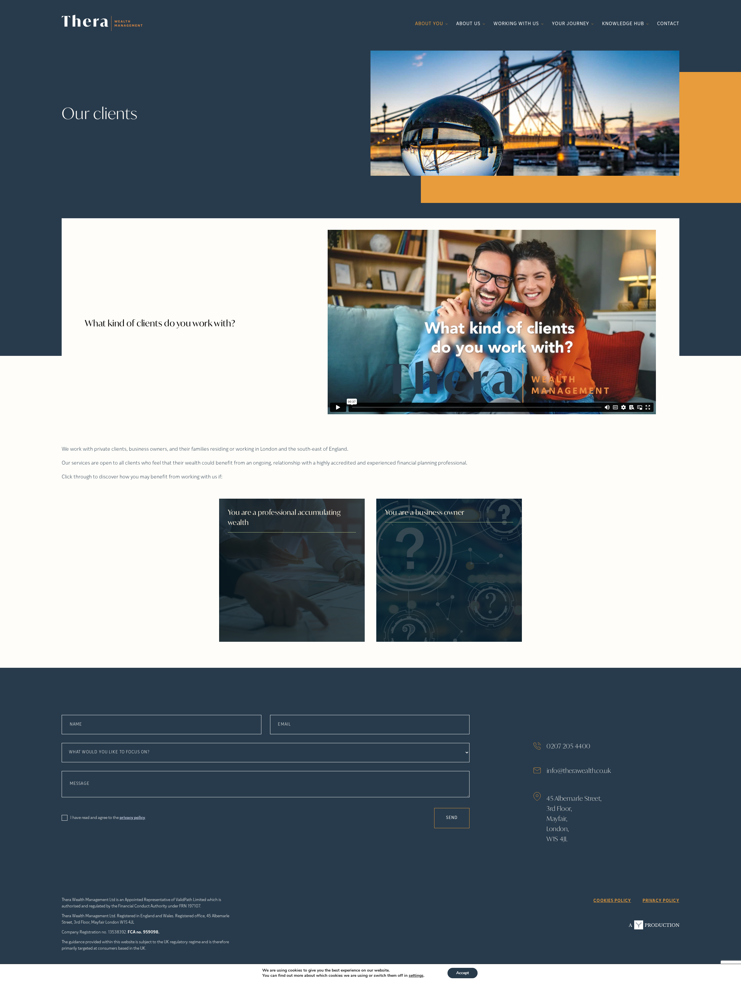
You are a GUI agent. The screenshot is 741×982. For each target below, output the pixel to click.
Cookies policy (612, 901)
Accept (462, 973)
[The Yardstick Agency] (654, 924)
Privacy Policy (132, 818)
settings (416, 975)
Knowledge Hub (623, 24)
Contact (668, 24)
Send (452, 818)
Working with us (516, 24)
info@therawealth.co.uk (579, 770)
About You (429, 24)
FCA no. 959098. (143, 932)
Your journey (570, 24)
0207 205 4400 (568, 746)
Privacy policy (661, 901)
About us (468, 24)
